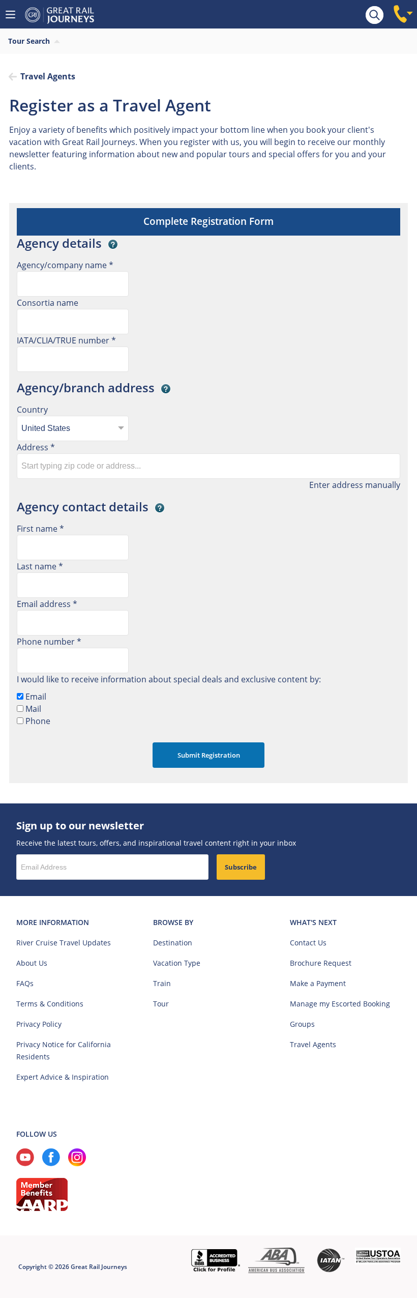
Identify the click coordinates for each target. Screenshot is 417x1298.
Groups (302, 1024)
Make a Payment (318, 983)
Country (32, 409)
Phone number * (49, 641)
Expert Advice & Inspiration (62, 1077)
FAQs (25, 983)
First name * (40, 528)
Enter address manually (354, 485)
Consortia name (47, 302)
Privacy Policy (39, 1024)
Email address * (47, 604)
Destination (172, 942)
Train (162, 983)
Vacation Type (176, 963)
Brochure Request (320, 963)
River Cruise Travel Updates (63, 942)
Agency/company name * (65, 265)
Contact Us (308, 942)
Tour (161, 1003)
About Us (31, 963)
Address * (36, 447)
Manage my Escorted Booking (340, 1003)
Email (34, 696)
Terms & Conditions (49, 1003)
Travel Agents (313, 1044)
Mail (32, 708)
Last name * (40, 566)
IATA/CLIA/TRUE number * (66, 340)
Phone (36, 721)
